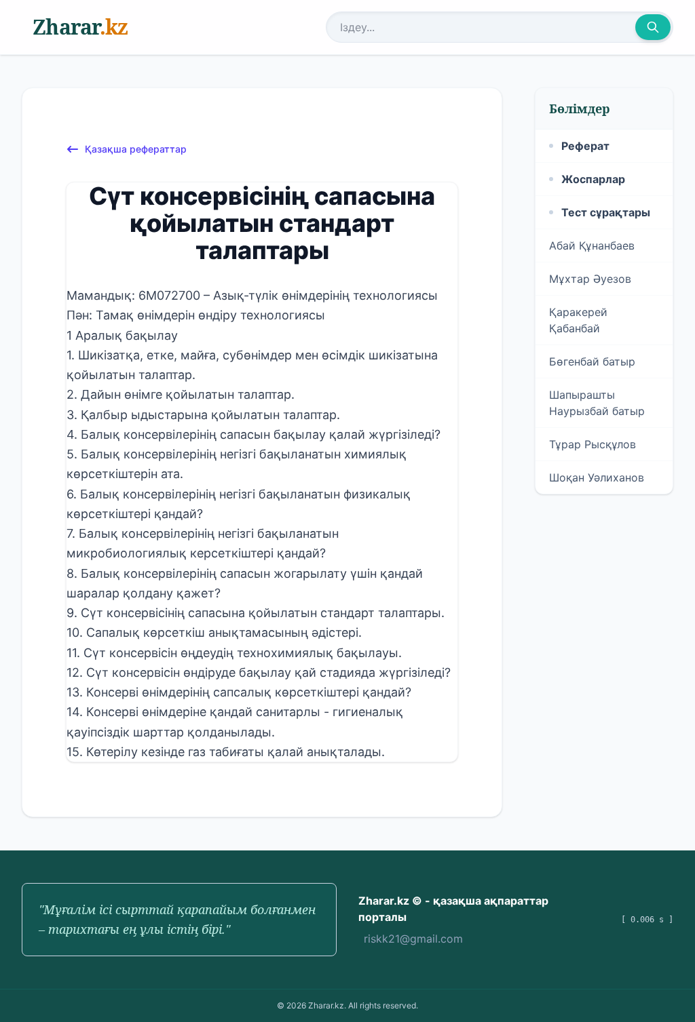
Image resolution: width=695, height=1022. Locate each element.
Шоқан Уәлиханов (596, 477)
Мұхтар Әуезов (590, 279)
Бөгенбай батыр (592, 361)
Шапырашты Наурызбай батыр (597, 403)
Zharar (80, 27)
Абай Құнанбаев (592, 245)
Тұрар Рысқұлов (592, 444)
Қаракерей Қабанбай (578, 320)
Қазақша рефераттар (136, 149)
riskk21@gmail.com (413, 938)
